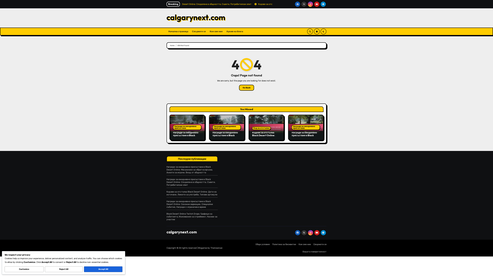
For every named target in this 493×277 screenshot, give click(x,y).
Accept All (103, 269)
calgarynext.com (196, 17)
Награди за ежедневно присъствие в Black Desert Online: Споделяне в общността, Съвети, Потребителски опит (191, 182)
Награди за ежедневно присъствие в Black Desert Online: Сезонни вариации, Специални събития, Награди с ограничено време (190, 204)
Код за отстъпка (261, 128)
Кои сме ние (216, 31)
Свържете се (199, 31)
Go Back (246, 88)
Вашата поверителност (314, 251)
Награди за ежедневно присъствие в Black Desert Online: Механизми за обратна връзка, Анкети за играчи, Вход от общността (190, 170)
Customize (24, 269)
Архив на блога (234, 31)
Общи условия (262, 244)
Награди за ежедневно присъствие (185, 127)
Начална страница (178, 31)
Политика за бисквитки (284, 244)
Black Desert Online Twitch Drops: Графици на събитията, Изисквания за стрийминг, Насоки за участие (192, 217)
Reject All (63, 269)
